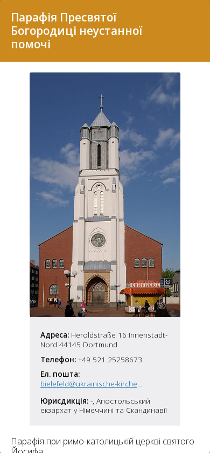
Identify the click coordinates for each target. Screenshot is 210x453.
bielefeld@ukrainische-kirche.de (92, 384)
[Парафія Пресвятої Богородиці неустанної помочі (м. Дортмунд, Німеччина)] (105, 314)
